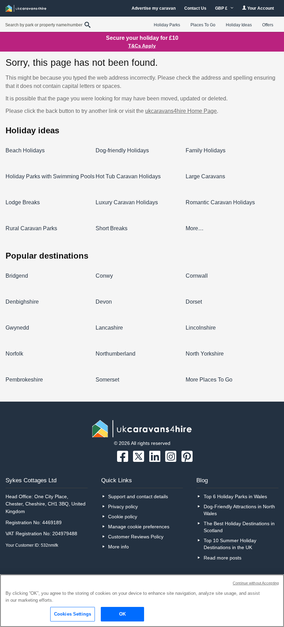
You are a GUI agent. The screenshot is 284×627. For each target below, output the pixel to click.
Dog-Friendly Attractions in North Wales (239, 510)
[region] (142, 600)
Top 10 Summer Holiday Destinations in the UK (230, 544)
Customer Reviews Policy (135, 536)
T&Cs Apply (142, 45)
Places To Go (202, 25)
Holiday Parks (167, 25)
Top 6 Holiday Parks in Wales (235, 496)
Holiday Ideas (239, 25)
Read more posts (222, 558)
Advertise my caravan (154, 8)
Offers (267, 25)
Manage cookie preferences (138, 526)
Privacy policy (123, 506)
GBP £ (222, 8)
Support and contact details (138, 496)
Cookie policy (122, 516)
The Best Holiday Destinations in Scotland (239, 527)
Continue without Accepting (256, 583)
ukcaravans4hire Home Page (181, 111)
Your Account (260, 8)
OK (122, 614)
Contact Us (195, 8)
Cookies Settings (72, 614)
